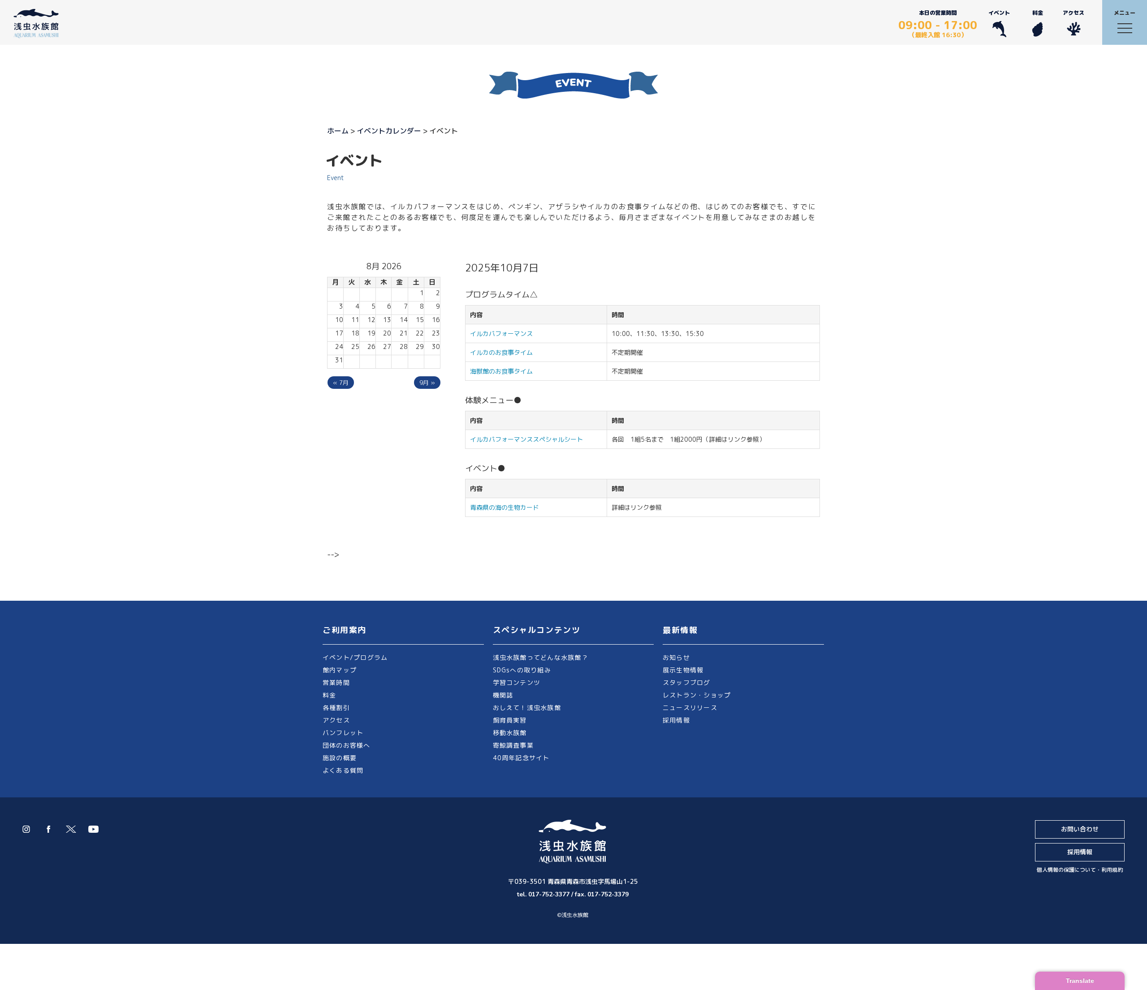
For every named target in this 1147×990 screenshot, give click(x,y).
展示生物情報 (683, 670)
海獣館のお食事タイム (501, 371)
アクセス (1073, 13)
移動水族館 (510, 732)
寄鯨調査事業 (513, 745)
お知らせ (676, 657)
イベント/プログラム (355, 657)
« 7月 (341, 383)
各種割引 (336, 707)
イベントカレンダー (389, 131)
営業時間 (336, 682)
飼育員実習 (510, 720)
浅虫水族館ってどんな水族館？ (540, 657)
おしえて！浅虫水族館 (527, 707)
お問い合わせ (1080, 829)
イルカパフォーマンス (504, 333)
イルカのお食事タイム (501, 352)
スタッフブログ (687, 682)
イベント (999, 13)
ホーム (338, 131)
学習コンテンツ (517, 682)
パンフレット (343, 732)
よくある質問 (343, 770)
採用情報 (676, 720)
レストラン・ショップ (697, 695)
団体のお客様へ (347, 745)
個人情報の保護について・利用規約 (1080, 870)
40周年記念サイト (521, 757)
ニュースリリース (690, 707)
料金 (1037, 13)
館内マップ (340, 670)
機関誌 (503, 695)
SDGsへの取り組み (522, 670)
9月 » (427, 383)
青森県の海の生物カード (504, 507)
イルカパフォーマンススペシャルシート (526, 439)
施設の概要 (340, 757)
